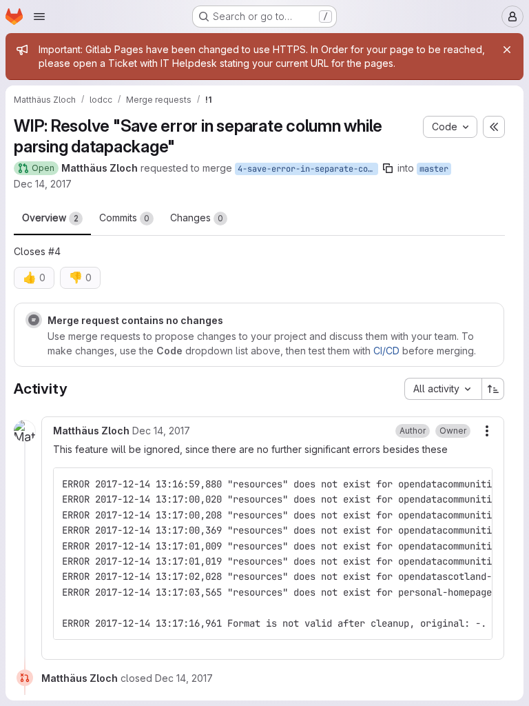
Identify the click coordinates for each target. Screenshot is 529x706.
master (433, 168)
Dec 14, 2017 (43, 184)
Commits (124, 217)
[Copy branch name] (388, 168)
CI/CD (386, 350)
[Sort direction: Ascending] (493, 389)
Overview (50, 217)
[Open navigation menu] (39, 17)
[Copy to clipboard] (476, 484)
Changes (196, 217)
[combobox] (442, 389)
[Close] (507, 49)
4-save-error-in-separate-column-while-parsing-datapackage (308, 168)
